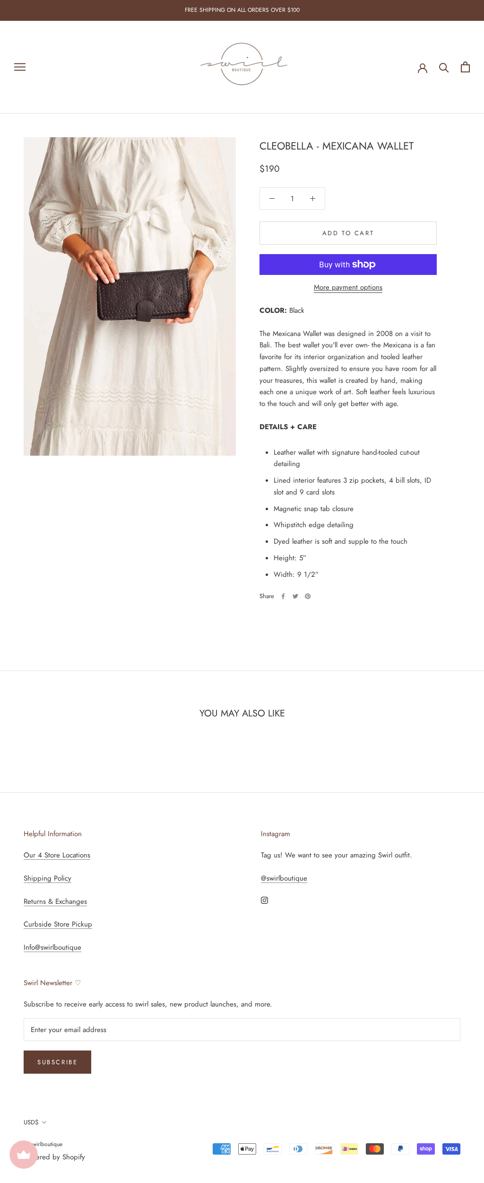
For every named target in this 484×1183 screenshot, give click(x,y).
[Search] (444, 67)
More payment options (348, 287)
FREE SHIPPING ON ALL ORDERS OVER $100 (242, 10)
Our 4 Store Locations (57, 855)
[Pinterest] (308, 596)
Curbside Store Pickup (58, 924)
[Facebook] (283, 596)
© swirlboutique (43, 1144)
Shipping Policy (47, 878)
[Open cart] (465, 67)
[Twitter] (295, 596)
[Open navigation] (20, 67)
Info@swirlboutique (52, 947)
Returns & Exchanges (55, 901)
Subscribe (57, 1062)
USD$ (31, 1122)
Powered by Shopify (54, 1157)
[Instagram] (264, 900)
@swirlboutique (284, 878)
